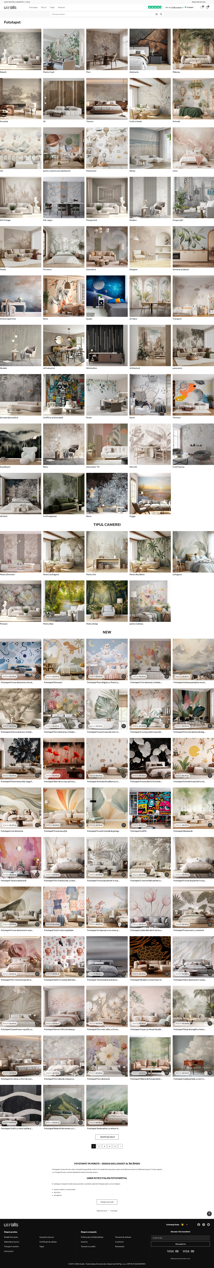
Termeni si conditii (88, 1246)
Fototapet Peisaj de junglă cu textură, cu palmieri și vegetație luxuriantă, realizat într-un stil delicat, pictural (190, 1029)
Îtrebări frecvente (11, 1237)
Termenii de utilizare (123, 1237)
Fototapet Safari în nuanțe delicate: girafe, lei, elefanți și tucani (60, 980)
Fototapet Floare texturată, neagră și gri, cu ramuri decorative (17, 781)
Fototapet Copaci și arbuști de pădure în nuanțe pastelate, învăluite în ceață (146, 1029)
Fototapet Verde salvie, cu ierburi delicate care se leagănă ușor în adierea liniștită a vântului (103, 1128)
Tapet (41, 1246)
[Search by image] (156, 14)
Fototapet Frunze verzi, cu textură (189, 930)
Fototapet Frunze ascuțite (55, 831)
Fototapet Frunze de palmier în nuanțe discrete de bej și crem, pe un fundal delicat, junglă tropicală (190, 880)
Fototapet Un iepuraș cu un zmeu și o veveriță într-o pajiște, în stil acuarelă (103, 930)
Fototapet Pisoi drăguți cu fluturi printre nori (103, 682)
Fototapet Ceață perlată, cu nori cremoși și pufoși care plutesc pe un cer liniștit (190, 1079)
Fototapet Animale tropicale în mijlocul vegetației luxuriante (190, 781)
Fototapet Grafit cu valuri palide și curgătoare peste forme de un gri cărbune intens (17, 1128)
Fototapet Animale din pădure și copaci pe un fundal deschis (103, 781)
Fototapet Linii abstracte (12, 831)
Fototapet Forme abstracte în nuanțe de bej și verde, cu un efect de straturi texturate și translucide (17, 930)
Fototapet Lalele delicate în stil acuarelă (146, 930)
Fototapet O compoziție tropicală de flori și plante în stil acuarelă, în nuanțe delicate (146, 732)
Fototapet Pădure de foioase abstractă (146, 1079)
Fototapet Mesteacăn (183, 831)
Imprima (84, 1242)
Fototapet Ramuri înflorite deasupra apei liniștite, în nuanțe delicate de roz (60, 1029)
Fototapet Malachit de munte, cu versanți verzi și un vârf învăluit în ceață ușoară (60, 1128)
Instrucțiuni (8, 1251)
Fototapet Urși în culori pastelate (58, 930)
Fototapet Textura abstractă (13, 880)
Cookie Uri (119, 1242)
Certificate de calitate (48, 1242)
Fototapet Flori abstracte (98, 1079)
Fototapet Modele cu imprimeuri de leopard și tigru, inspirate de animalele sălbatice (146, 980)
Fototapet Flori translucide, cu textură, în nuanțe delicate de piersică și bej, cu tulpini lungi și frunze (60, 880)
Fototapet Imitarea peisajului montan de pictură (190, 682)
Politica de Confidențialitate (92, 1237)
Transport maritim (11, 1246)
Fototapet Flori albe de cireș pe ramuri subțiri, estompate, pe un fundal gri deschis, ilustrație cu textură (60, 1079)
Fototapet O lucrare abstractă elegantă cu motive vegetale (190, 732)
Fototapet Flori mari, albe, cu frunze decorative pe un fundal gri (103, 1029)
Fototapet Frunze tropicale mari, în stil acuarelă (103, 732)
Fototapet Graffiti (138, 831)
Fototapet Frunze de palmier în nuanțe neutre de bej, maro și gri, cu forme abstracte (103, 880)
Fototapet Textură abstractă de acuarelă (103, 980)
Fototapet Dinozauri (53, 682)
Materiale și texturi (11, 1242)
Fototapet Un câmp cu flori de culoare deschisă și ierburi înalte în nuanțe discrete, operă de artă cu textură (17, 1079)
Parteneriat (119, 1246)
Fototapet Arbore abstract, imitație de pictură (17, 732)
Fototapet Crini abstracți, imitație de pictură (146, 682)
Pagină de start (102, 1211)
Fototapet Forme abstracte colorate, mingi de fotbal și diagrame (17, 682)
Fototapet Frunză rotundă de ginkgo (103, 831)
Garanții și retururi (46, 1237)
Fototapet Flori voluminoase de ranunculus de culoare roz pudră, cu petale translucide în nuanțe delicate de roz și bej (17, 980)
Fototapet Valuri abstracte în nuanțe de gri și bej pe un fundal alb (190, 980)
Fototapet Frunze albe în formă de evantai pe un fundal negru (146, 781)
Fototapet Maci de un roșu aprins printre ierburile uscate (60, 781)
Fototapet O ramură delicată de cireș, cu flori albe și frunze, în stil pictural (146, 880)
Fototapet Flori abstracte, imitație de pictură (60, 732)
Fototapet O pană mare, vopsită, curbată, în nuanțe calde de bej (17, 1029)
